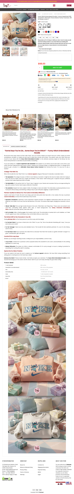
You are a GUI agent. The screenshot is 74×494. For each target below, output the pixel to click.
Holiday (24, 9)
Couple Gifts (19, 9)
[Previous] (4, 29)
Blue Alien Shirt (55, 97)
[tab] (6, 146)
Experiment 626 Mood (59, 99)
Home (39, 14)
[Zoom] (4, 45)
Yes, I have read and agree (45, 49)
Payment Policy (42, 469)
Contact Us (41, 465)
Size (39, 34)
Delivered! (70, 88)
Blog (47, 9)
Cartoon (39, 95)
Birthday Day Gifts (68, 93)
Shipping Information (43, 467)
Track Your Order (54, 9)
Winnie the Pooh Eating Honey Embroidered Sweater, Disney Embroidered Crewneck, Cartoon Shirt (10, 134)
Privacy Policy (23, 469)
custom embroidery (63, 97)
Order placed (40, 88)
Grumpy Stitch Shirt (50, 100)
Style (39, 21)
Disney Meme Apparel (50, 99)
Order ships (54, 88)
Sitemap (22, 474)
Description (6, 146)
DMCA (39, 472)
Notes (39, 50)
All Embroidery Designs (33, 9)
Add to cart (57, 67)
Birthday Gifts (11, 219)
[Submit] (54, 5)
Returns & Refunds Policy (26, 467)
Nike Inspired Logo (49, 95)
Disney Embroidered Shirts (60, 14)
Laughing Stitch (57, 100)
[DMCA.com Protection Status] (7, 478)
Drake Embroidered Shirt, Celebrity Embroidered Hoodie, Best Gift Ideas (63, 134)
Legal (39, 474)
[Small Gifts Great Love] (7, 5)
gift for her (43, 100)
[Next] (34, 29)
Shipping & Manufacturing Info (18, 146)
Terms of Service (24, 472)
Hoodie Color (41, 29)
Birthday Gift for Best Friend (46, 97)
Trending (43, 9)
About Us (22, 465)
